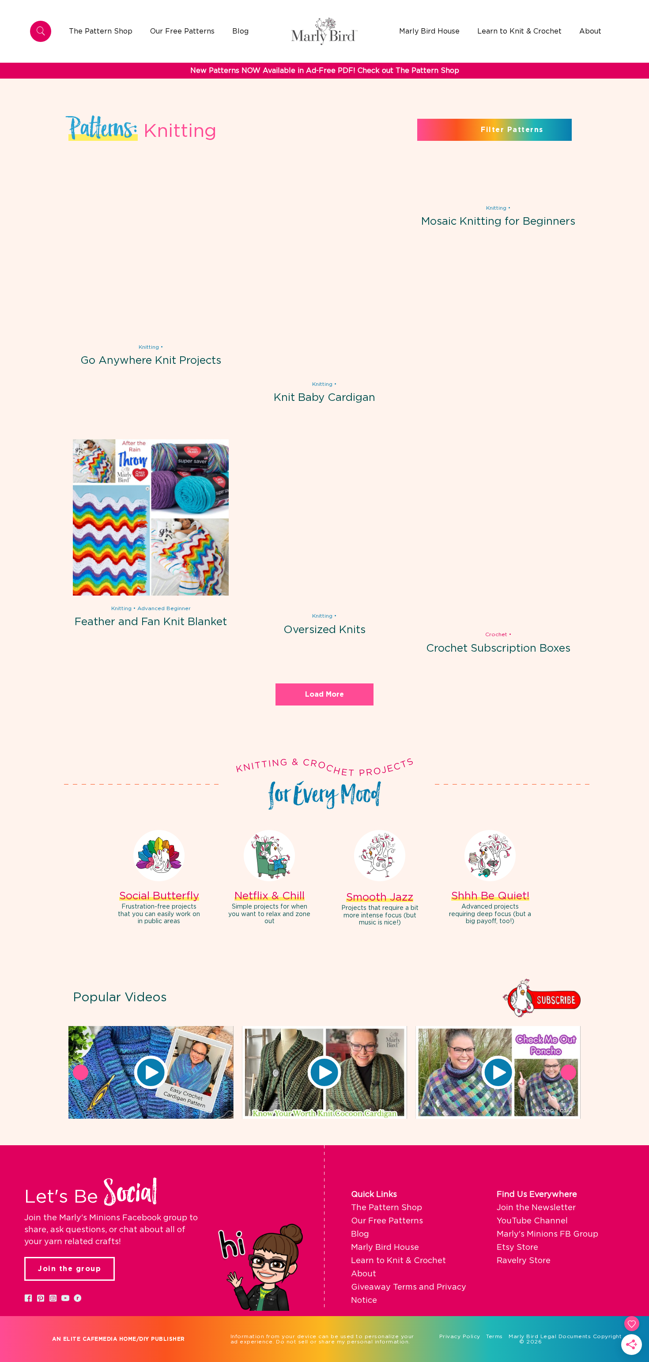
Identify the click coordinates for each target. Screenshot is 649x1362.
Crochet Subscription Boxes (498, 648)
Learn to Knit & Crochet (398, 1261)
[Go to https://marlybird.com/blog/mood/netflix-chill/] (269, 879)
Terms (494, 1336)
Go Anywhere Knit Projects (150, 360)
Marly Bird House (385, 1248)
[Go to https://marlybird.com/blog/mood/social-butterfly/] (159, 879)
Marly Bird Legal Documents (550, 1336)
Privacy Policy (459, 1336)
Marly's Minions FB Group (547, 1234)
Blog (360, 1234)
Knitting (149, 347)
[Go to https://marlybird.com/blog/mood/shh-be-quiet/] (490, 879)
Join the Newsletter (536, 1208)
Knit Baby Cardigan (324, 397)
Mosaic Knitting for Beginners (498, 221)
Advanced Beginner (164, 608)
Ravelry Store (524, 1261)
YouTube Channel (532, 1221)
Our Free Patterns (387, 1221)
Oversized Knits (324, 630)
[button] (151, 1072)
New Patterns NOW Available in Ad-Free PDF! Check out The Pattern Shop (324, 70)
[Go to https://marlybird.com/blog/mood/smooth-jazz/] (380, 879)
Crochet (496, 634)
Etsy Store (517, 1248)
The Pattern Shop (386, 1208)
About (363, 1274)
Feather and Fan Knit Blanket (151, 622)
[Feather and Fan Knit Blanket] (151, 594)
